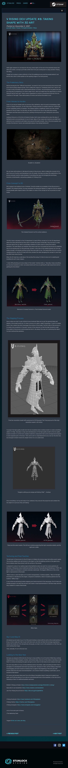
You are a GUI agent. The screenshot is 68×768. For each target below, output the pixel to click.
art (16, 720)
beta (18, 720)
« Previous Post (12, 733)
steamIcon (58, 5)
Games (25, 3)
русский (8, 28)
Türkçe (35, 28)
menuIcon (4, 3)
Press (18, 3)
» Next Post (57, 733)
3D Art (13, 720)
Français (18, 28)
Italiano (14, 28)
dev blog (23, 720)
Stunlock (10, 3)
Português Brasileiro (26, 28)
